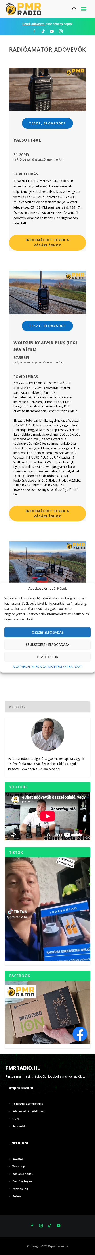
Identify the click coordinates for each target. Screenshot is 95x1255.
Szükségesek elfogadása (47, 644)
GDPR (16, 1118)
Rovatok (17, 1158)
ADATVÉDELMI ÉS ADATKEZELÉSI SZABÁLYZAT (47, 666)
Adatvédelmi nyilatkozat (28, 1111)
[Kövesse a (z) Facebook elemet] (34, 31)
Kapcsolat (18, 1126)
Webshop (18, 1166)
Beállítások (47, 657)
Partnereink (20, 1188)
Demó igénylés (22, 1181)
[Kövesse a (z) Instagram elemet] (60, 31)
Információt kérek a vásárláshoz (47, 242)
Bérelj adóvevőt (33, 24)
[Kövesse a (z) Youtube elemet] (51, 31)
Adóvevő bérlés (22, 1174)
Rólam (43, 769)
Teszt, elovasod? (47, 123)
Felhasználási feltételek (27, 1103)
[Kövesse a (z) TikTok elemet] (43, 31)
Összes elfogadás (47, 632)
